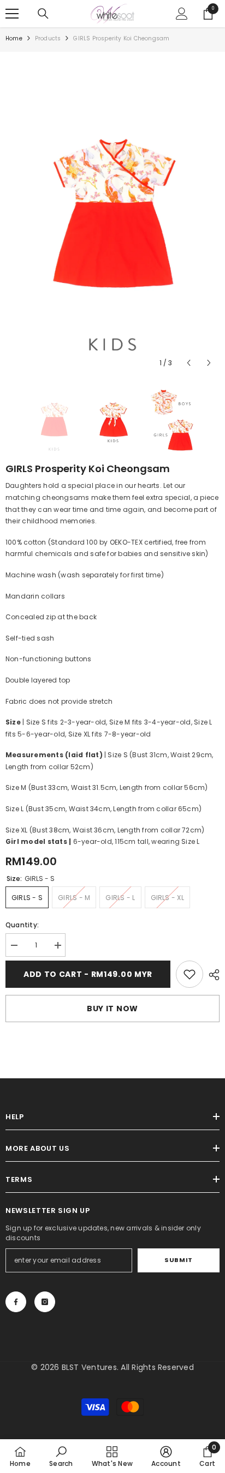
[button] (188, 362)
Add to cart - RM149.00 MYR (87, 974)
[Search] (43, 13)
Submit (178, 1259)
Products (48, 38)
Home (13, 38)
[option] (112, 215)
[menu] (12, 13)
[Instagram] (44, 1301)
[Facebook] (15, 1301)
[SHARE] (211, 975)
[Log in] (182, 14)
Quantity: (22, 924)
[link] (189, 974)
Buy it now (112, 1008)
